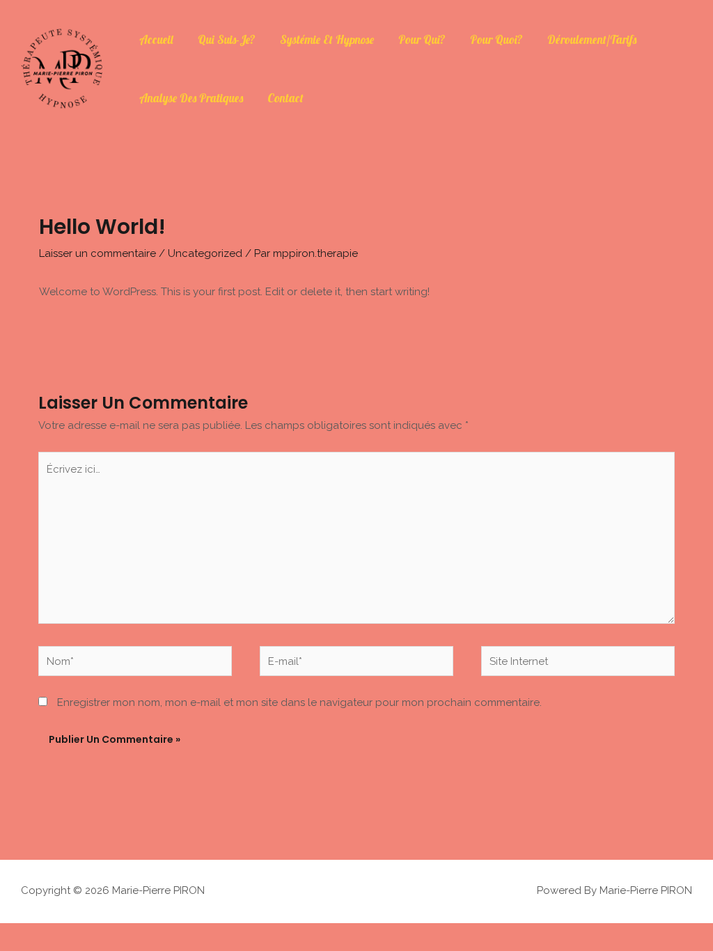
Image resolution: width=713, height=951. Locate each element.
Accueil (156, 39)
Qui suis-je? (227, 39)
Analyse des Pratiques (191, 98)
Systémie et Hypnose (327, 39)
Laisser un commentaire (97, 253)
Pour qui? (422, 39)
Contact (285, 98)
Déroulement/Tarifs (591, 39)
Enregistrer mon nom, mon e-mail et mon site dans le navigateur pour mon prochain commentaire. (299, 702)
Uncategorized (205, 253)
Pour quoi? (496, 39)
